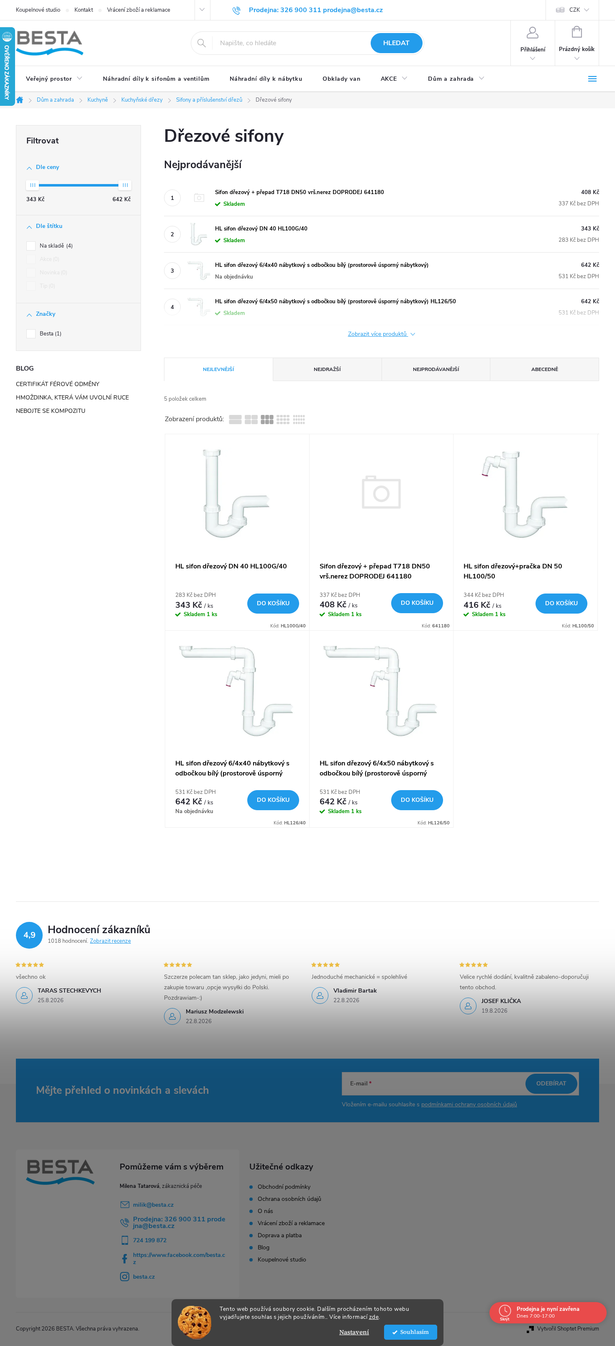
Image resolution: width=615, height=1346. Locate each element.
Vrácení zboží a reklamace (138, 10)
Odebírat (551, 1084)
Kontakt (83, 10)
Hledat (396, 43)
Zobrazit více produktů (378, 334)
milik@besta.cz (153, 1205)
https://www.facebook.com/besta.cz (179, 1258)
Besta (50, 334)
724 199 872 (150, 1240)
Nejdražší (327, 369)
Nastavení (354, 1332)
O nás (265, 1211)
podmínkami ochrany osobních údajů (469, 1104)
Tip (47, 286)
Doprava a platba (280, 1235)
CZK (574, 10)
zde (374, 1317)
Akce (49, 259)
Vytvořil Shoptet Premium (568, 1329)
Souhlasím (414, 1332)
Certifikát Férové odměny (57, 384)
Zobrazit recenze (110, 941)
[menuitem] (54, 79)
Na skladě (55, 246)
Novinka (53, 272)
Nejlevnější (218, 369)
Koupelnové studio (38, 10)
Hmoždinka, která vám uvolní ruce (72, 398)
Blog (263, 1247)
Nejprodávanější (436, 369)
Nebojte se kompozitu (50, 411)
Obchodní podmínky (284, 1187)
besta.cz (144, 1277)
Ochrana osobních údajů (289, 1199)
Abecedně (544, 369)
